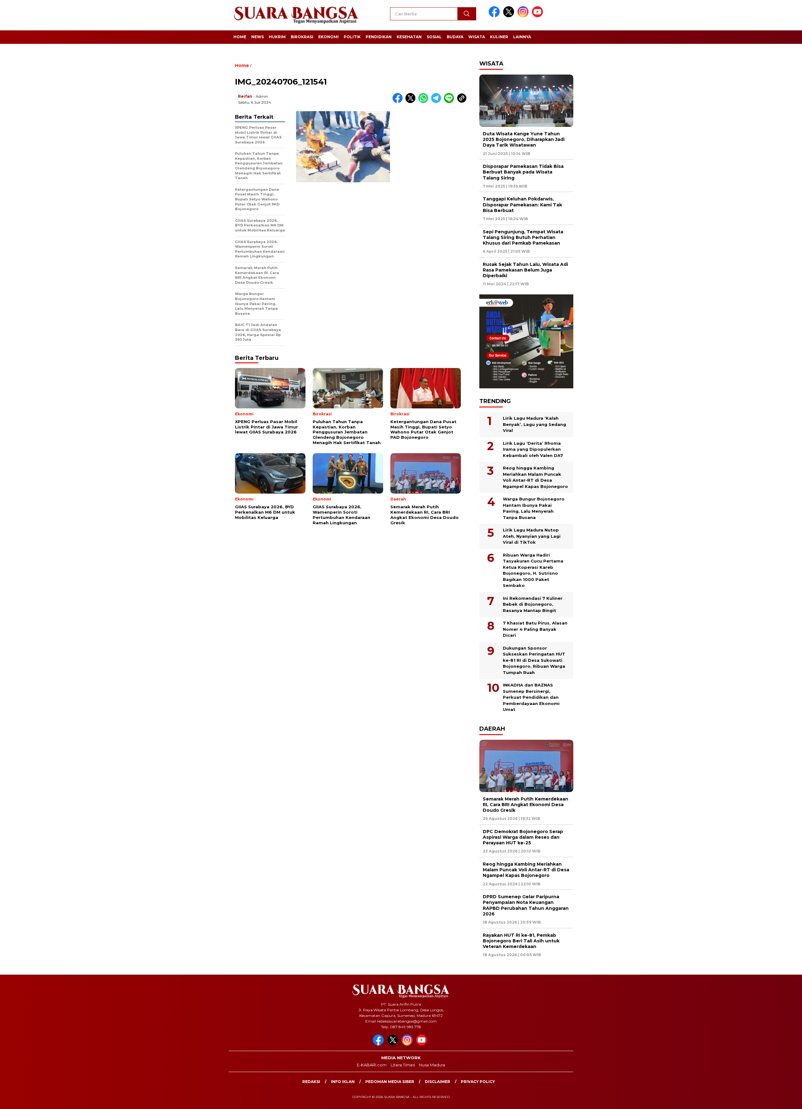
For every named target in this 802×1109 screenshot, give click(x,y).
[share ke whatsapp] (424, 101)
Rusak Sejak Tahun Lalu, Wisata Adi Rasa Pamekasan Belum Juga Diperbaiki (525, 270)
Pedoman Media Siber (389, 1081)
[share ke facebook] (399, 101)
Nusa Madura (432, 1064)
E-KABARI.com (372, 1064)
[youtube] (538, 15)
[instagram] (524, 15)
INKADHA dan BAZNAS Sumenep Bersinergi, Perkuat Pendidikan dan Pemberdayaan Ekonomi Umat (531, 697)
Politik (352, 36)
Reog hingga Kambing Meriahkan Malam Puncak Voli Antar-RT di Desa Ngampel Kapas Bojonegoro (535, 477)
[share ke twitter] (411, 101)
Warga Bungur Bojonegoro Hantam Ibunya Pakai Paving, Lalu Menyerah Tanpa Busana (534, 508)
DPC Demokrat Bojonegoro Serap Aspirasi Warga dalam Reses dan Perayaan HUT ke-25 (523, 837)
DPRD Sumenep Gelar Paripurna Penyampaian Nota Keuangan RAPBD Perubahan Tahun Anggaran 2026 (526, 905)
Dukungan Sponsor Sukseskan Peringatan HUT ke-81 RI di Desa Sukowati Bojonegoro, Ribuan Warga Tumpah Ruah (534, 660)
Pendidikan (379, 36)
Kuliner (499, 36)
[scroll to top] (772, 1099)
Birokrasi (302, 36)
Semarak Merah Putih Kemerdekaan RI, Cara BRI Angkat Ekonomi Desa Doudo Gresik (525, 804)
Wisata (476, 36)
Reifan (245, 96)
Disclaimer (437, 1081)
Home (239, 36)
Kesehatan (409, 36)
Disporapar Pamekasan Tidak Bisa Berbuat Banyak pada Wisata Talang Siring (523, 171)
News (257, 36)
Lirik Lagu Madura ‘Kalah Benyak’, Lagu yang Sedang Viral (534, 424)
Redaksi (311, 1081)
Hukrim (277, 36)
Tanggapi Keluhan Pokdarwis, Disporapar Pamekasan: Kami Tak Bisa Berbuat (522, 204)
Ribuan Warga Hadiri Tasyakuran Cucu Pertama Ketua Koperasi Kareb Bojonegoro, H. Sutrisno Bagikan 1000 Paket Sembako (533, 570)
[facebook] (495, 15)
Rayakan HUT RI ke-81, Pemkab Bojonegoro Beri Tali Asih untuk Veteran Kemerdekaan (521, 940)
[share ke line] (450, 101)
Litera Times (403, 1064)
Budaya (455, 36)
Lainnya (522, 36)
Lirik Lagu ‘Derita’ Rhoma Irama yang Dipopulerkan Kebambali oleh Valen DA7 (533, 449)
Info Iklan (343, 1081)
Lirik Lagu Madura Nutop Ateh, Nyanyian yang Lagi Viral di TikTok (531, 536)
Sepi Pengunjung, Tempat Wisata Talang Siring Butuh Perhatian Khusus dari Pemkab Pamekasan (523, 237)
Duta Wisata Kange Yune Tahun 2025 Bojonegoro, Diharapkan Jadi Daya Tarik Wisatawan (524, 139)
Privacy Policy (478, 1081)
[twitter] (509, 15)
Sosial (434, 36)
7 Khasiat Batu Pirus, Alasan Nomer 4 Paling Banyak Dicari (535, 629)
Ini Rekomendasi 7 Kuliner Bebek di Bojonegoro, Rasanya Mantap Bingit (532, 604)
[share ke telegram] (437, 101)
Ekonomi (328, 36)
